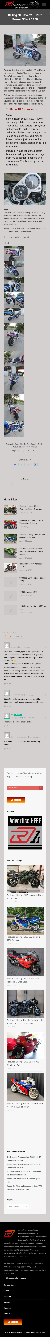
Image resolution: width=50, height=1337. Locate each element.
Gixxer (19, 451)
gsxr (24, 451)
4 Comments (32, 447)
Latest (6, 1291)
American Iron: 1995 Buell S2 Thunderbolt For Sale (31, 521)
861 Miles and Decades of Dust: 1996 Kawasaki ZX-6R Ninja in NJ (31, 551)
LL (12, 715)
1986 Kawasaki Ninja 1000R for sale (32, 607)
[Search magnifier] (41, 788)
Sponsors (7, 1302)
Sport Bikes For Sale (22, 444)
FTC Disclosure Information (15, 1278)
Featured (7, 1296)
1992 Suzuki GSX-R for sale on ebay (22, 109)
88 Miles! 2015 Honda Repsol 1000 (32, 579)
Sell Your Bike (9, 1285)
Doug (21, 718)
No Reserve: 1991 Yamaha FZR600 (30, 565)
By (40, 444)
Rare (29, 451)
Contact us (8, 1314)
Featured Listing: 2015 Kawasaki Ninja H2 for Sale (30, 507)
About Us (7, 1308)
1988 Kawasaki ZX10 (28, 592)
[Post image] (10, 510)
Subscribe (16, 800)
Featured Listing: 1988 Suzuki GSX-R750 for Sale (32, 536)
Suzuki (33, 444)
